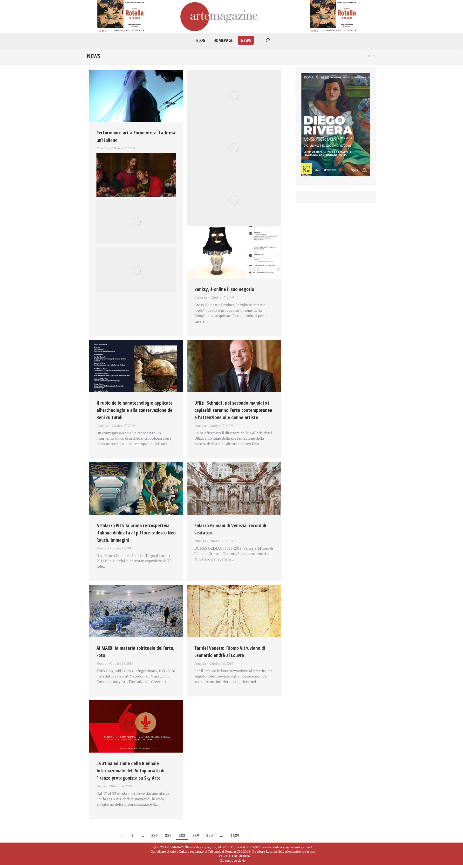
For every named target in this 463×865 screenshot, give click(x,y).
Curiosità (200, 297)
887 (168, 835)
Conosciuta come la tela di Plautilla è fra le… (133, 154)
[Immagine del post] (136, 96)
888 (182, 835)
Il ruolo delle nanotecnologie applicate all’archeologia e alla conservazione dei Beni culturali (135, 410)
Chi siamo (226, 860)
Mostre (101, 548)
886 (154, 835)
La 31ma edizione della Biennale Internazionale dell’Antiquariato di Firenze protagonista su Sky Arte (130, 770)
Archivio (240, 860)
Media (100, 786)
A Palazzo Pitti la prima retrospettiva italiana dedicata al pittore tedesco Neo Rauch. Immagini (136, 532)
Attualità (102, 148)
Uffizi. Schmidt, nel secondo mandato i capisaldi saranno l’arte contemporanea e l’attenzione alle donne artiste (233, 410)
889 (195, 835)
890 (209, 835)
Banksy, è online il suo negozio (224, 289)
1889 (235, 835)
